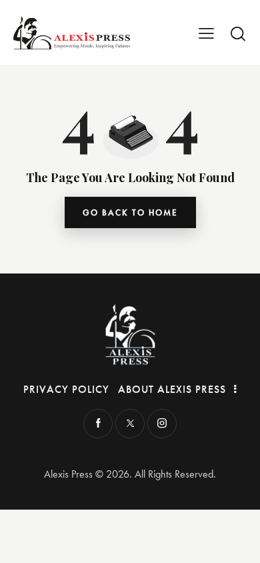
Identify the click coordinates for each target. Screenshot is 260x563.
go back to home (130, 212)
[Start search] (238, 33)
